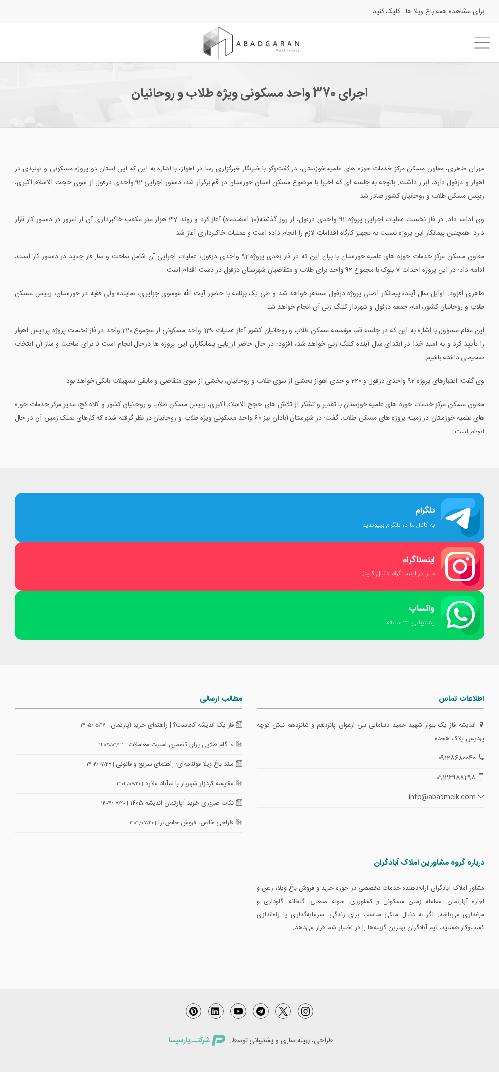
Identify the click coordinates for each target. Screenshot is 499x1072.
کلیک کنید (386, 12)
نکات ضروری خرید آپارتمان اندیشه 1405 (183, 803)
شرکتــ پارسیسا (189, 1041)
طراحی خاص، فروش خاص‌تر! (197, 822)
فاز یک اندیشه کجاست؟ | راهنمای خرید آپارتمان (173, 725)
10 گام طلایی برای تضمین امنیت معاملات (182, 744)
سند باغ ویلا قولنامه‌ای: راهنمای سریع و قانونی (176, 764)
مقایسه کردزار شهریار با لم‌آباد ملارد (190, 783)
